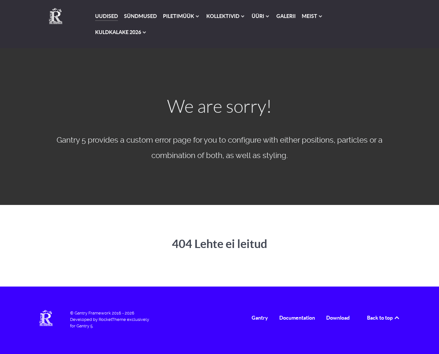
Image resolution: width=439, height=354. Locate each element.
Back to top (380, 318)
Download (338, 318)
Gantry (260, 318)
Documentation (297, 318)
